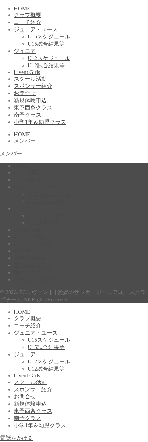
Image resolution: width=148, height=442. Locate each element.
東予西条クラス (33, 107)
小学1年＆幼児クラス (40, 122)
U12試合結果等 (46, 65)
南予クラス (27, 115)
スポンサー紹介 (33, 86)
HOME (22, 8)
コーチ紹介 (27, 22)
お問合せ (25, 93)
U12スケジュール (49, 58)
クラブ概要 (27, 15)
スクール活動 (30, 79)
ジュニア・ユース (36, 29)
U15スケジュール (49, 36)
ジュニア (25, 51)
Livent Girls (27, 72)
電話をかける (16, 438)
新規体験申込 (30, 100)
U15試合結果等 (46, 44)
